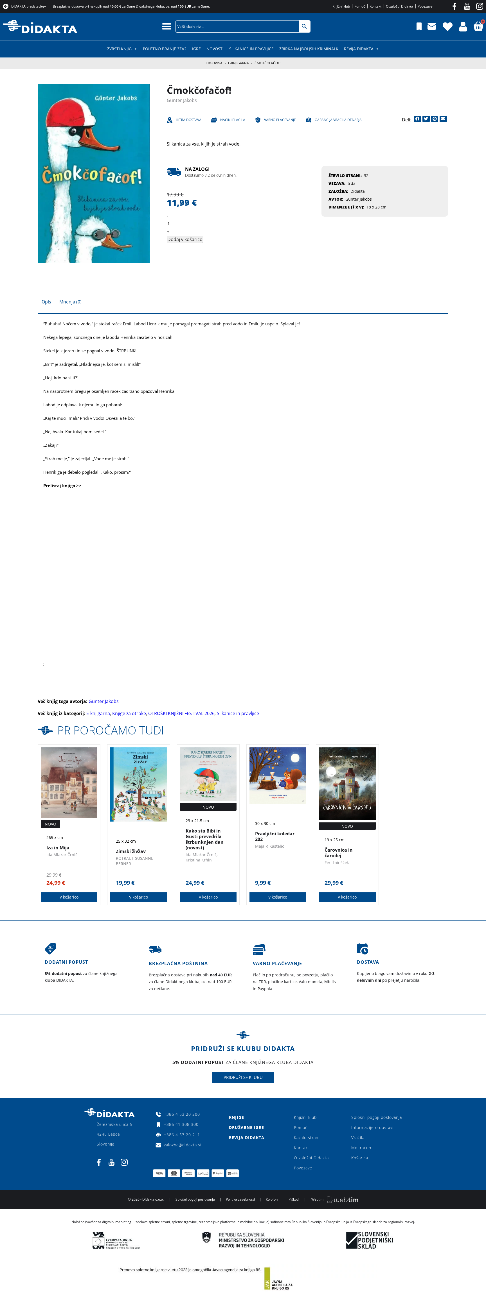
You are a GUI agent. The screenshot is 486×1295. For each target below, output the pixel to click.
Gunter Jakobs (182, 100)
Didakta (357, 191)
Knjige (236, 1117)
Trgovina (214, 63)
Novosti (215, 48)
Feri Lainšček (337, 862)
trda (352, 183)
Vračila (357, 1137)
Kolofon (272, 1199)
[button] (166, 26)
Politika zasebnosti (240, 1199)
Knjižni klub (305, 1117)
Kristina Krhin (199, 860)
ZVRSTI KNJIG (119, 48)
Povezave (303, 1168)
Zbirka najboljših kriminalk (308, 48)
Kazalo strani (307, 1137)
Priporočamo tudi (110, 730)
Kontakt (301, 1147)
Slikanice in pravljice (238, 713)
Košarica (359, 1157)
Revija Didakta (359, 48)
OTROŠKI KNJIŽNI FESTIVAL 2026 (181, 713)
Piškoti (294, 1199)
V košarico (69, 897)
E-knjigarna (238, 63)
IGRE (196, 48)
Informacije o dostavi (372, 1127)
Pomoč (300, 1127)
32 (366, 175)
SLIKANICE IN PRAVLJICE (251, 48)
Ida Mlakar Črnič (61, 854)
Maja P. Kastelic (269, 846)
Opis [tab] (46, 302)
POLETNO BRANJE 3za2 (164, 48)
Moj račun (361, 1147)
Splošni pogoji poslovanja (376, 1117)
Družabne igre (246, 1127)
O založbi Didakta (311, 1157)
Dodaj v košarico (184, 239)
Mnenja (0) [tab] (70, 302)
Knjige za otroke (129, 713)
